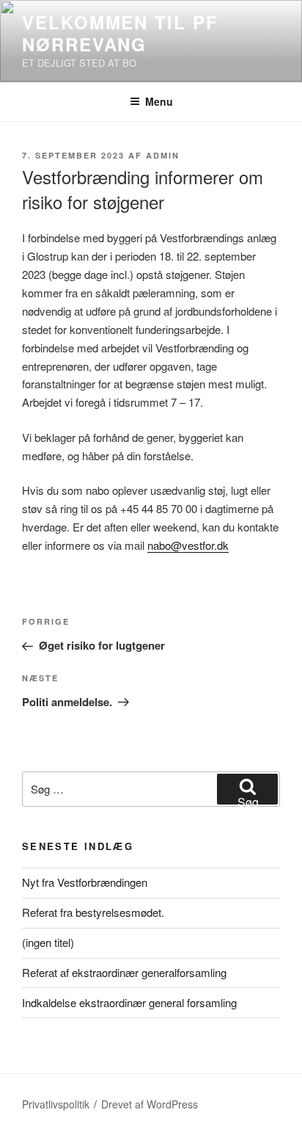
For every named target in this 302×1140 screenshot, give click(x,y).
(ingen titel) (48, 942)
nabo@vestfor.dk (188, 545)
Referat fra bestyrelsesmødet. (93, 912)
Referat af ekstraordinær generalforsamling (124, 972)
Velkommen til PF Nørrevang (120, 33)
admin (163, 155)
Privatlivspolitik (55, 1104)
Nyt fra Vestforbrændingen (84, 882)
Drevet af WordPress (149, 1104)
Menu (159, 101)
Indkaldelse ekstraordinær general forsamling (129, 1002)
